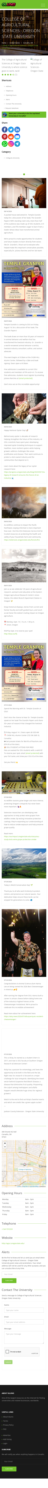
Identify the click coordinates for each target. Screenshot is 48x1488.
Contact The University (13, 104)
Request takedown (12, 108)
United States (14, 43)
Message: (8, 1328)
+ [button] (5, 1143)
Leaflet (19, 1186)
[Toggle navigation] (43, 5)
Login (5, 1443)
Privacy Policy (8, 1425)
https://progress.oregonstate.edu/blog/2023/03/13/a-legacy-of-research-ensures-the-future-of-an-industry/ (24, 475)
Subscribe (9, 1281)
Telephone (9, 91)
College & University (12, 158)
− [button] (5, 1146)
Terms (5, 1421)
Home (4, 43)
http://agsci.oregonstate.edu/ (13, 1243)
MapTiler (25, 1186)
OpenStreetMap (34, 1186)
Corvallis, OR (28, 43)
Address (8, 86)
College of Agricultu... (25, 1169)
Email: (6, 1317)
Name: (6, 1305)
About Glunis (8, 1417)
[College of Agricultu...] (24, 1164)
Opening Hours (10, 95)
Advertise (6, 1435)
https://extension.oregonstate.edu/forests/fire (22, 540)
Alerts (7, 99)
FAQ (4, 1429)
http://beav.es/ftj (10, 634)
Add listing (7, 1439)
